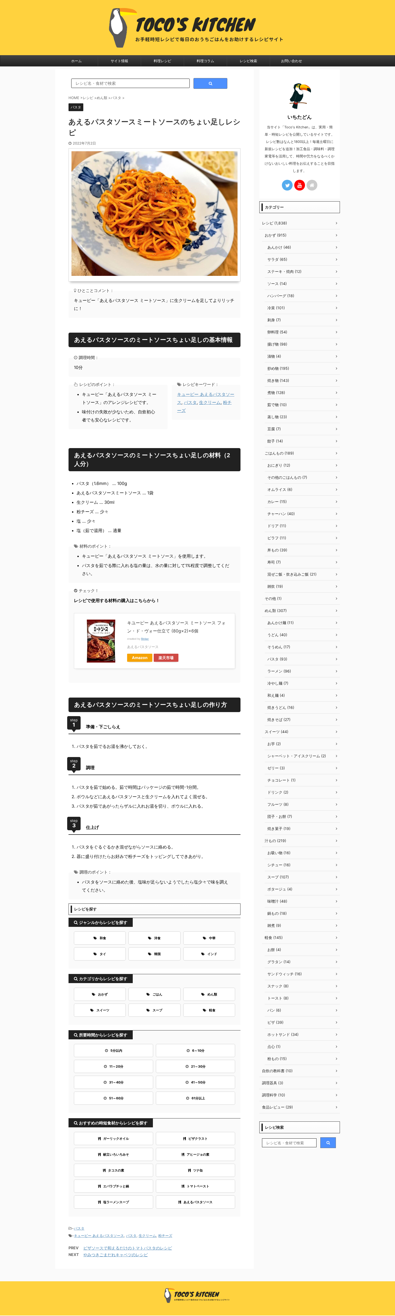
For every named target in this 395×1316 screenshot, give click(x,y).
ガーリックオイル (116, 1138)
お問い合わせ (291, 61)
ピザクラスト (198, 1138)
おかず (103, 994)
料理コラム (205, 61)
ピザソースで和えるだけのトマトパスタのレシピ (127, 1248)
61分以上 (198, 1098)
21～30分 (198, 1066)
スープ (157, 1010)
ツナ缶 (198, 1170)
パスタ (190, 402)
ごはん (157, 994)
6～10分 (198, 1050)
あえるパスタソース (198, 1202)
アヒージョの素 (198, 1154)
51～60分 (116, 1098)
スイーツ (102, 1010)
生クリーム (210, 402)
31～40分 (116, 1082)
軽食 (212, 1010)
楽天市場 (166, 657)
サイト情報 (119, 61)
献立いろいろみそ (116, 1154)
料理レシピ (162, 61)
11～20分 (116, 1066)
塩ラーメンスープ (116, 1202)
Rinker (145, 638)
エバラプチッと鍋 (116, 1186)
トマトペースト (198, 1186)
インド (212, 954)
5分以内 (116, 1050)
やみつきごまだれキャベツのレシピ (115, 1254)
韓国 (157, 954)
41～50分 (198, 1082)
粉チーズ (165, 1235)
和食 (103, 938)
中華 (212, 938)
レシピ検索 (248, 61)
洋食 (157, 938)
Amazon (140, 657)
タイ (103, 954)
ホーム (76, 61)
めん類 (212, 994)
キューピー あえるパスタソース (99, 1235)
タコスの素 (116, 1170)
